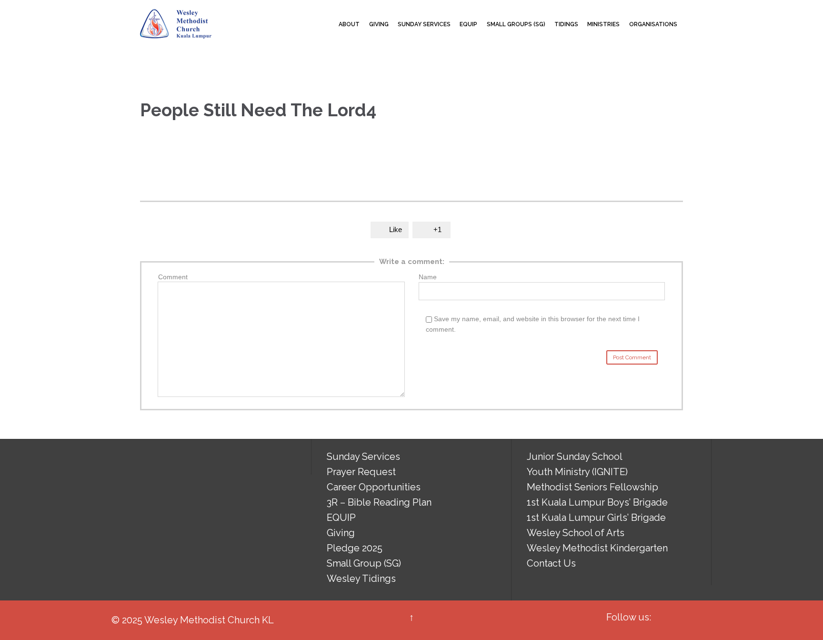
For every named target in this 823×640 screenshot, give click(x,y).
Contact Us (551, 563)
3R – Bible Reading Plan (379, 502)
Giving (341, 532)
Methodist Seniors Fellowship (592, 487)
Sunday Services (363, 456)
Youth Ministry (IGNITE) (577, 471)
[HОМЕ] (326, 24)
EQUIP (341, 517)
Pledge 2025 (354, 548)
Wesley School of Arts (575, 532)
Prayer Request (361, 471)
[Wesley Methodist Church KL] (175, 24)
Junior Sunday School (574, 456)
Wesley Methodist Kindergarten (597, 548)
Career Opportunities (374, 487)
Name (428, 277)
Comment (173, 277)
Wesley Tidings (361, 578)
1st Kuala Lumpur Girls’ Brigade (596, 517)
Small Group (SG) (364, 563)
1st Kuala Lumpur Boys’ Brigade (597, 502)
